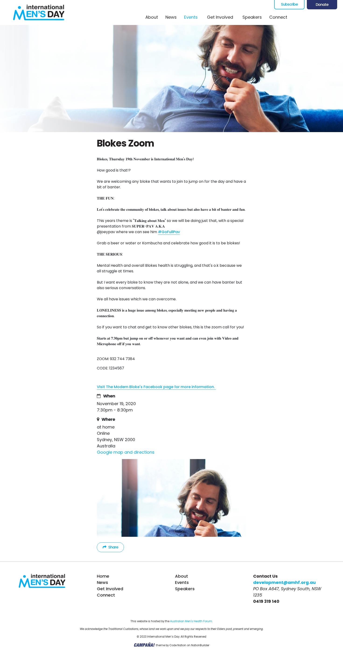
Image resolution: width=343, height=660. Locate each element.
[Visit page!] (297, 17)
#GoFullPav (169, 232)
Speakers (252, 17)
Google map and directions (125, 452)
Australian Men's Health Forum (191, 621)
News (171, 17)
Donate (322, 4)
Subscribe (289, 4)
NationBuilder (200, 645)
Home (103, 576)
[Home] (38, 12)
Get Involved (110, 589)
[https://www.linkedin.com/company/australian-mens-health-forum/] (335, 17)
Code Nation (177, 645)
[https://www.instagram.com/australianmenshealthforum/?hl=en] (316, 17)
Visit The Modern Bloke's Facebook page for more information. (156, 387)
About (151, 17)
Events (192, 17)
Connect (278, 17)
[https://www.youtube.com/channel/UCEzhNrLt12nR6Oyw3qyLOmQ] (325, 17)
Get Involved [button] (220, 17)
